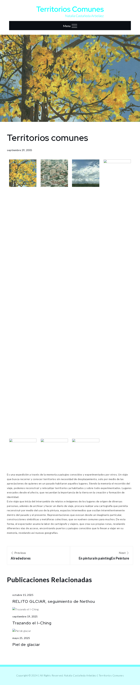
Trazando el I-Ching (31, 623)
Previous (21, 555)
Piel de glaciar (26, 644)
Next (104, 555)
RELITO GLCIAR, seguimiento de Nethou (53, 601)
